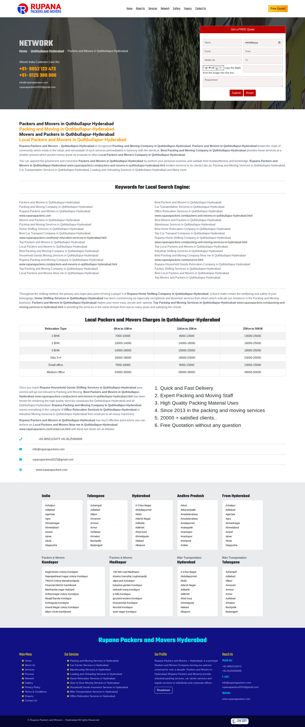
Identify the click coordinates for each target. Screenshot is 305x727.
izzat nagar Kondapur (125, 611)
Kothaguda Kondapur (57, 602)
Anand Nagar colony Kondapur (62, 607)
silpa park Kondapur (124, 580)
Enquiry (188, 8)
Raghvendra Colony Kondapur (61, 571)
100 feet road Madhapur (126, 571)
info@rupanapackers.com (33, 82)
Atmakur (95, 536)
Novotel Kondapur (123, 607)
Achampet (96, 505)
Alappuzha (51, 545)
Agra (47, 518)
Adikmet (139, 527)
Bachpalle (95, 540)
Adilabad (50, 509)
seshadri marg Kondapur (126, 589)
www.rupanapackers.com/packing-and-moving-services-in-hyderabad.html (201, 242)
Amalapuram (188, 523)
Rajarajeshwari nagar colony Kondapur (66, 576)
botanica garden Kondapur (127, 585)
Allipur (93, 514)
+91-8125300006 (71, 439)
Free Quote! (278, 8)
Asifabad (95, 532)
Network (165, 8)
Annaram (95, 518)
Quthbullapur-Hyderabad (47, 51)
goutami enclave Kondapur (127, 598)
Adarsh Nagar (143, 518)
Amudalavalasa (189, 518)
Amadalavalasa (189, 514)
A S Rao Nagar (143, 505)
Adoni (184, 505)
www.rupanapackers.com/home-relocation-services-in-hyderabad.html (63, 237)
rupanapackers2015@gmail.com (37, 87)
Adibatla (140, 523)
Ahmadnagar (52, 523)
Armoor (94, 523)
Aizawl (48, 532)
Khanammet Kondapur (125, 602)
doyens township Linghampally (130, 576)
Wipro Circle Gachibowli (58, 611)
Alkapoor (140, 545)
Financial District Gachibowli (60, 585)
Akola (48, 540)
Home (129, 8)
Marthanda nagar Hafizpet (59, 589)
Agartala (50, 514)
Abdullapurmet (143, 509)
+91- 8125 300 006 (37, 75)
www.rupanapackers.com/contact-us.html (44, 429)
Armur (93, 527)
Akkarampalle (188, 509)
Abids (138, 514)
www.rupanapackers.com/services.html (179, 259)
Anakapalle (187, 527)
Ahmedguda (142, 536)
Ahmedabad (52, 527)
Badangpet (96, 545)
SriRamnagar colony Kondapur (62, 594)
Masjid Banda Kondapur (58, 598)
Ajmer (48, 536)
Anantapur (186, 532)
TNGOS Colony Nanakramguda (62, 580)
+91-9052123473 (49, 439)
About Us (140, 8)
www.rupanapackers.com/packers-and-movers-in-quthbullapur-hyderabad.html (116, 165)
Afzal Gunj (141, 532)
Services (152, 8)
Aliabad (139, 540)
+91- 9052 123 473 (37, 69)
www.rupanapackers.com (35, 215)
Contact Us (200, 8)
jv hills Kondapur (122, 594)
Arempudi (186, 540)
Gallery (176, 8)
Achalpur (50, 505)
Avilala (184, 545)
